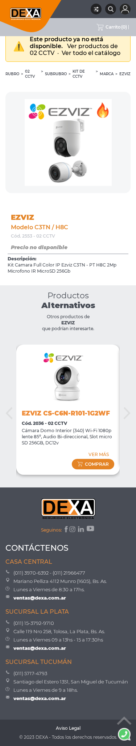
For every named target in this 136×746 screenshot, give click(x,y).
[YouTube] (91, 530)
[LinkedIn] (81, 530)
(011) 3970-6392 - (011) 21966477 (49, 573)
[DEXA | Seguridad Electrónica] (31, 16)
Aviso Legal (68, 728)
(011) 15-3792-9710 (33, 623)
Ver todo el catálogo (91, 53)
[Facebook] (65, 530)
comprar (97, 464)
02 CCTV (30, 74)
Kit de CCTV (79, 74)
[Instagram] (73, 530)
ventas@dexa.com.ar (39, 598)
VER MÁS (98, 454)
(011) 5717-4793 (30, 673)
